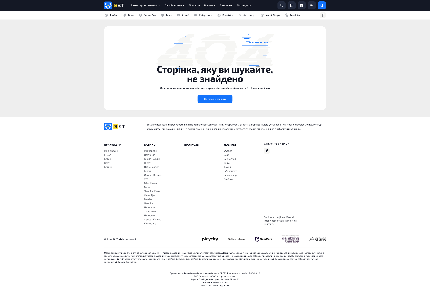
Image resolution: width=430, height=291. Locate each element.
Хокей (185, 15)
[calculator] (292, 5)
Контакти (269, 224)
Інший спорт (273, 15)
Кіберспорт (205, 15)
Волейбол (227, 15)
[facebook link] (323, 15)
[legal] (210, 239)
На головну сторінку (215, 99)
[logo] (114, 5)
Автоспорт (249, 15)
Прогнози (191, 144)
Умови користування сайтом (280, 220)
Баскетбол (150, 15)
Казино (150, 144)
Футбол (114, 15)
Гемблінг (295, 15)
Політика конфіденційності (279, 217)
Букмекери (112, 144)
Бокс (131, 15)
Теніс (169, 15)
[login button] (322, 5)
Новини (230, 144)
